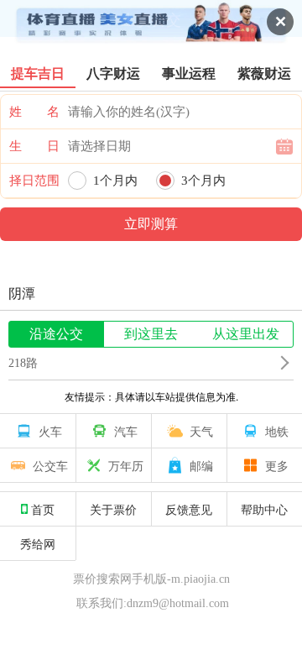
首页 (43, 508)
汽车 (126, 430)
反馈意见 (188, 508)
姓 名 (34, 111)
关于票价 (113, 508)
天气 (201, 430)
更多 (277, 465)
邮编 (201, 465)
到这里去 (151, 334)
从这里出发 (245, 334)
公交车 (50, 465)
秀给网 (37, 543)
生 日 (34, 146)
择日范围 (34, 180)
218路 (23, 363)
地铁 (277, 430)
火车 (50, 430)
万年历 (125, 465)
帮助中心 (264, 508)
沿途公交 (56, 334)
